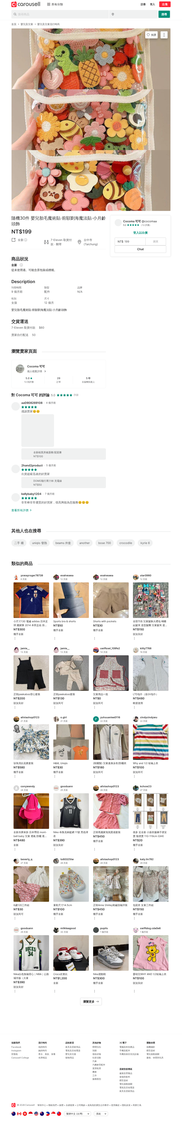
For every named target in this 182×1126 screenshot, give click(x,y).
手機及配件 (124, 1050)
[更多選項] (15, 638)
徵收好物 (96, 1054)
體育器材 (123, 1080)
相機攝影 (150, 1047)
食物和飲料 (124, 1076)
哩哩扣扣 (96, 1047)
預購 (94, 1050)
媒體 (61, 1105)
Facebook (16, 1047)
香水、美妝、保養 (46, 1054)
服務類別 (96, 1079)
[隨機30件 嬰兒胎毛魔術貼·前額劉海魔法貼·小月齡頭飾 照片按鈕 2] (91, 119)
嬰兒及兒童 (70, 1054)
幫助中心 (42, 1105)
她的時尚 (42, 1050)
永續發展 (70, 1105)
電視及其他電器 (72, 1050)
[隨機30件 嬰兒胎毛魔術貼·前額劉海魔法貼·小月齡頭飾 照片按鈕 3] (91, 180)
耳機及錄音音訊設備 (129, 1054)
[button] (64, 371)
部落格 (14, 1054)
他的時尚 (42, 1047)
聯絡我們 (52, 1105)
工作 (94, 1075)
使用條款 (115, 1105)
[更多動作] (164, 34)
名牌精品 (42, 1057)
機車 (94, 1072)
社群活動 (96, 1057)
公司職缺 (81, 1105)
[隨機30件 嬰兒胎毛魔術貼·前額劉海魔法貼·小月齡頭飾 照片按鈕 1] (91, 58)
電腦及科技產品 (126, 1047)
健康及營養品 (125, 1073)
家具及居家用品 (72, 1047)
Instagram (16, 1050)
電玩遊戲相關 (125, 1084)
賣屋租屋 (96, 1068)
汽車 (94, 1061)
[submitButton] (164, 14)
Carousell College (20, 1057)
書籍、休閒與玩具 (155, 1057)
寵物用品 (69, 1057)
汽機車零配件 (98, 1064)
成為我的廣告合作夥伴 (98, 1105)
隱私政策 (126, 1105)
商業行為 (137, 1105)
